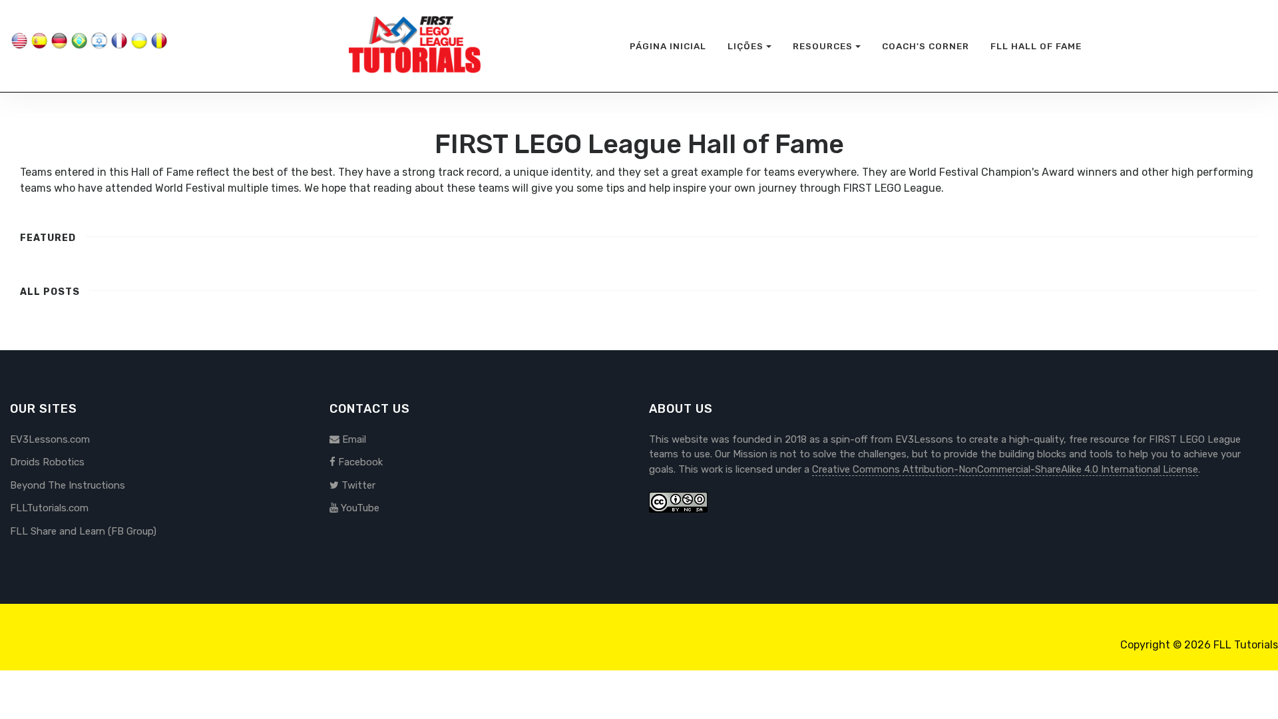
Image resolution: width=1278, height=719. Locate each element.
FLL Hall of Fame (1036, 46)
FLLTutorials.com (49, 508)
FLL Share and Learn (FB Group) (83, 531)
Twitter (357, 485)
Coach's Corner (925, 46)
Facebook (359, 462)
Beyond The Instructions (67, 485)
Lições (745, 46)
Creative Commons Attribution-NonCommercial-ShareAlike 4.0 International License (1005, 469)
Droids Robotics (47, 462)
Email (352, 439)
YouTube (358, 508)
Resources (823, 46)
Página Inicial (668, 46)
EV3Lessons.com (50, 439)
